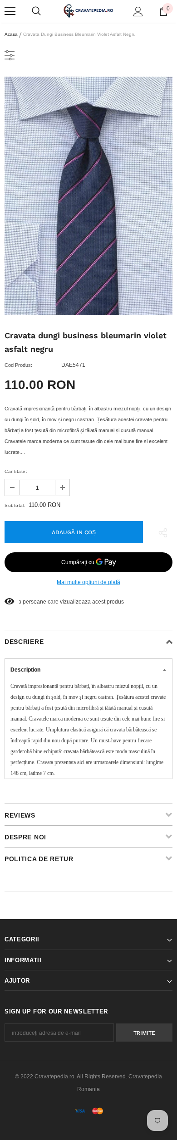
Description (25, 670)
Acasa (11, 34)
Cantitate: (16, 471)
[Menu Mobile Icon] (10, 11)
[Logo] (88, 11)
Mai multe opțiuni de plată (88, 582)
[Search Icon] (36, 11)
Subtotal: (15, 505)
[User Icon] (138, 11)
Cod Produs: (18, 365)
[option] (88, 196)
